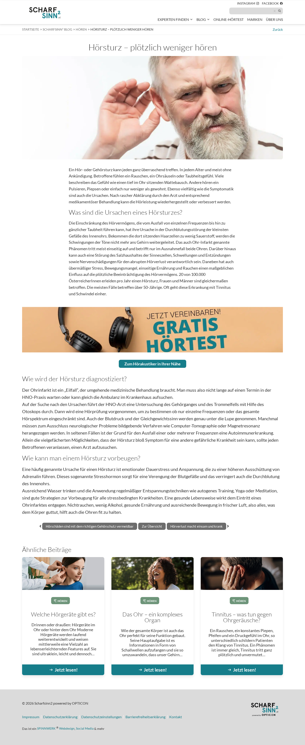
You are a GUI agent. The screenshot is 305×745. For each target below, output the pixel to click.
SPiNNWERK (46, 728)
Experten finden (173, 19)
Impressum (30, 717)
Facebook (272, 4)
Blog (201, 19)
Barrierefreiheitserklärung (145, 717)
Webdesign (67, 728)
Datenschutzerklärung (60, 717)
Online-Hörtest (228, 20)
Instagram (248, 4)
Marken (254, 19)
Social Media (85, 728)
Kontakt (175, 717)
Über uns (274, 19)
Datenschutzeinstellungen (101, 717)
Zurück (278, 29)
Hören (62, 601)
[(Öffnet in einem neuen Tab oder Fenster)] (264, 710)
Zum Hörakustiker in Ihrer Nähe (152, 363)
